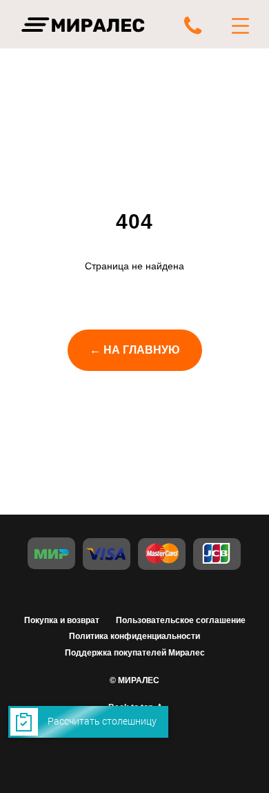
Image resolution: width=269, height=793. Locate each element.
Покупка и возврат (61, 620)
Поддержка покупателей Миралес (135, 653)
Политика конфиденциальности (134, 636)
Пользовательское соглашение (181, 620)
